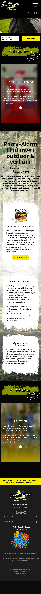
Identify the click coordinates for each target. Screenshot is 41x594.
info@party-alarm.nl (21, 507)
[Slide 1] (15, 31)
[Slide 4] (25, 31)
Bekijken (31, 38)
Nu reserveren (20, 257)
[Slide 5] (29, 31)
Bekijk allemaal (33, 56)
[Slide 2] (18, 31)
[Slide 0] (11, 31)
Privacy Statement (20, 573)
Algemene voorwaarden (20, 571)
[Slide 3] (22, 31)
